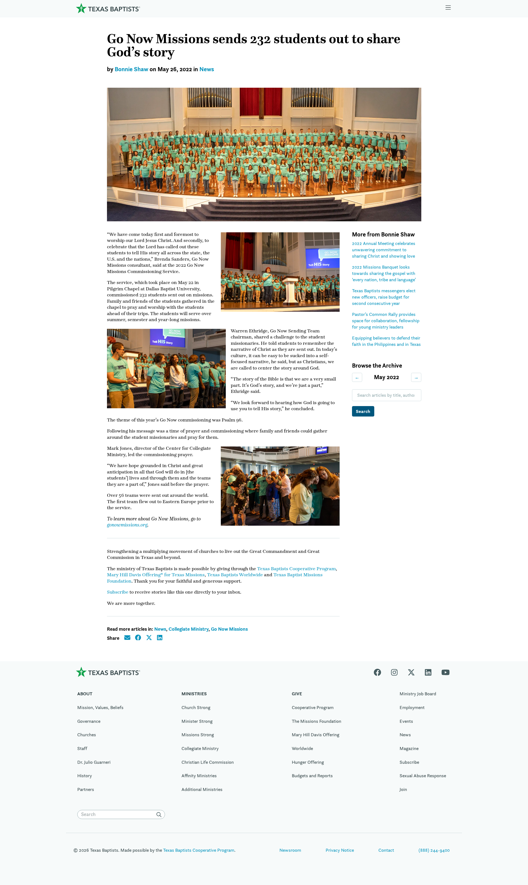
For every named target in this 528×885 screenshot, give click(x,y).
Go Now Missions (229, 629)
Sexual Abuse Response (423, 775)
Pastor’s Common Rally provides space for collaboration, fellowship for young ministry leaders (385, 320)
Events (406, 721)
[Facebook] (380, 671)
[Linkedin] (428, 671)
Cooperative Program (313, 707)
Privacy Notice (340, 850)
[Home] (108, 8)
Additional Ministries (202, 789)
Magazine (409, 748)
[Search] (160, 814)
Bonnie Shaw (131, 69)
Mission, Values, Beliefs (100, 707)
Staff (82, 748)
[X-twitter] (411, 671)
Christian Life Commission (208, 762)
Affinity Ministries (199, 775)
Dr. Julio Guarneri (94, 762)
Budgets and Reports (312, 775)
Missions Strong (198, 734)
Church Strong (196, 707)
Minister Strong (197, 721)
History (84, 775)
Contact (386, 850)
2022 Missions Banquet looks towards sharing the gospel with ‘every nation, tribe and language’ (384, 273)
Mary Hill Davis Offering (315, 734)
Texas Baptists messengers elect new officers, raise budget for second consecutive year (384, 297)
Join (403, 789)
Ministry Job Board (418, 693)
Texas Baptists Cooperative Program (296, 569)
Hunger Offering (308, 762)
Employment (412, 707)
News (206, 69)
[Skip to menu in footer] (448, 8)
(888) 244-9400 (434, 850)
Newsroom (290, 850)
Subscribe (117, 592)
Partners (85, 789)
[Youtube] (445, 671)
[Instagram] (394, 671)
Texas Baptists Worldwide (235, 575)
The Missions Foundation (316, 721)
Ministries (194, 694)
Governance (88, 721)
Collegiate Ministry (188, 629)
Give (297, 694)
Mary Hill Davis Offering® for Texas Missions (156, 575)
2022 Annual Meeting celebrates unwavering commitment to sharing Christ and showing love (383, 249)
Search (363, 411)
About (84, 694)
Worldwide (302, 748)
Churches (86, 734)
